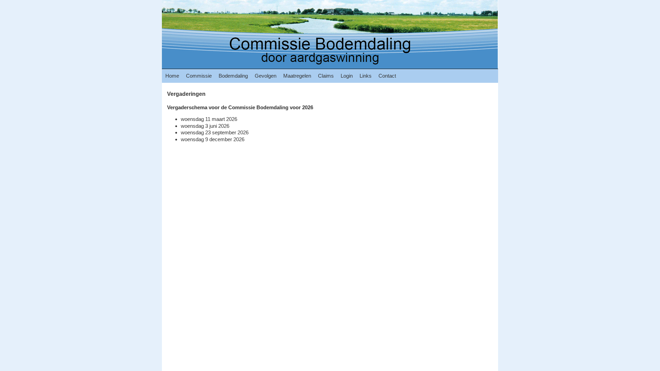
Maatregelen (297, 76)
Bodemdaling (233, 76)
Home (172, 76)
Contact (387, 76)
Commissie (199, 76)
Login (347, 76)
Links (366, 76)
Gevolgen (265, 76)
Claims (326, 76)
